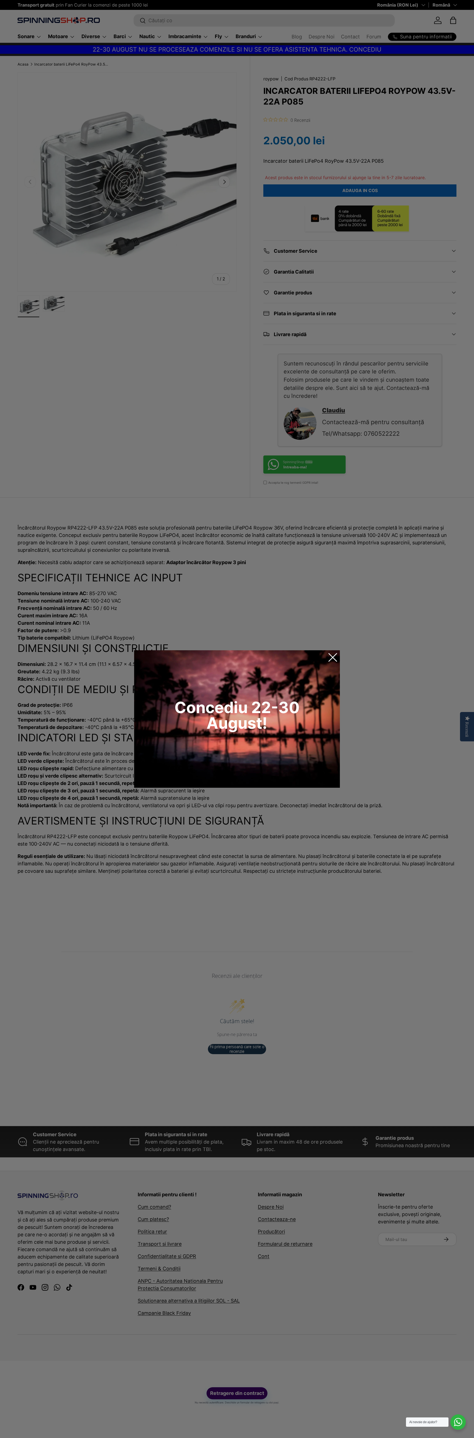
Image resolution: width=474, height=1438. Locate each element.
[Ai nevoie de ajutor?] (458, 1422)
